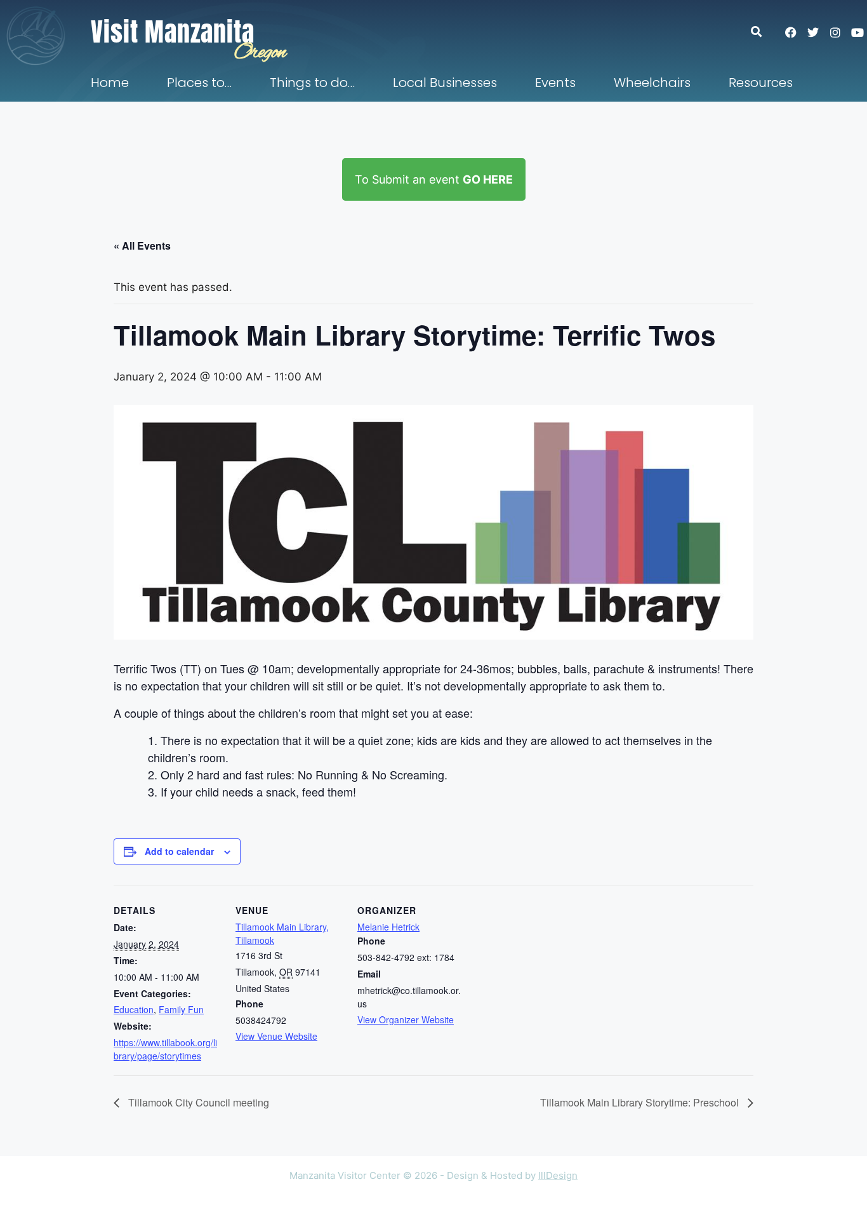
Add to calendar (179, 851)
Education (134, 1009)
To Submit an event (434, 179)
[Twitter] (813, 32)
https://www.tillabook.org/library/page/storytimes (165, 1049)
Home (110, 82)
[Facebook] (790, 32)
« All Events (142, 245)
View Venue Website (276, 1036)
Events (555, 82)
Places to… (199, 82)
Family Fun (181, 1009)
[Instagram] (835, 32)
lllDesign (558, 1175)
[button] (762, 31)
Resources (761, 82)
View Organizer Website (405, 1019)
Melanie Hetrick (388, 926)
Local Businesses (445, 82)
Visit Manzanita (173, 32)
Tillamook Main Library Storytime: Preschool (640, 1102)
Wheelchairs (652, 82)
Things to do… (312, 82)
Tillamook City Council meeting (197, 1102)
